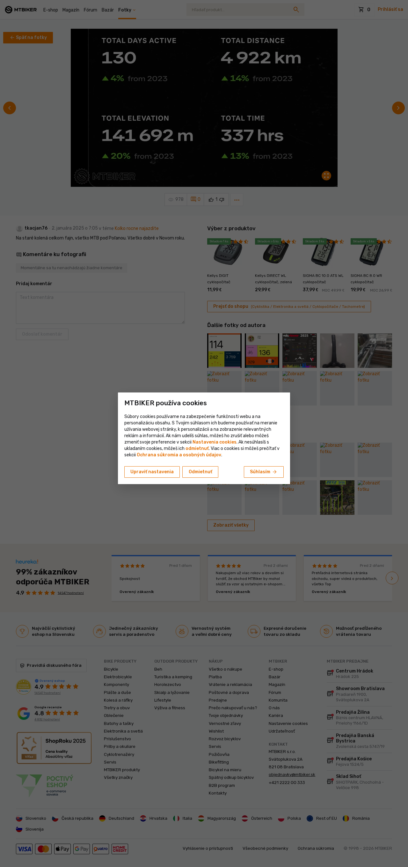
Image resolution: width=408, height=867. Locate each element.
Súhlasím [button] (264, 471)
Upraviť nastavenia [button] (152, 472)
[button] (197, 448)
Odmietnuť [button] (200, 472)
